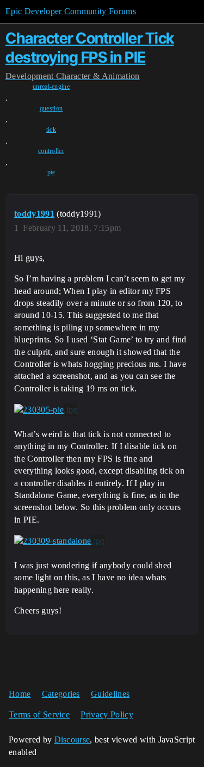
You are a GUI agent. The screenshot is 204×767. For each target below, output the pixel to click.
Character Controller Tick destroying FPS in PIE (89, 47)
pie (51, 172)
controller (51, 151)
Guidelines (110, 693)
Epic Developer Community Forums (70, 11)
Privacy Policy (107, 714)
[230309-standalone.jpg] (59, 541)
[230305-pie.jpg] (45, 409)
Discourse (72, 739)
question (51, 108)
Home (19, 693)
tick (51, 129)
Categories (61, 693)
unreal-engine (51, 86)
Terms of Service (39, 714)
